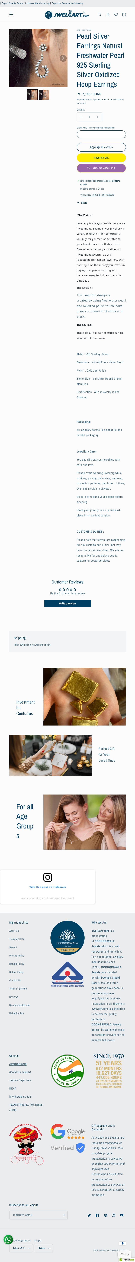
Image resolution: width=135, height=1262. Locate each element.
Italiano (41, 1248)
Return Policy (16, 972)
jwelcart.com (104, 1250)
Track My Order (17, 939)
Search (13, 947)
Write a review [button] (67, 603)
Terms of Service (18, 988)
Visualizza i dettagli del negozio (97, 194)
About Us (14, 931)
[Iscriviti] (63, 1215)
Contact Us (15, 980)
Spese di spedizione (102, 99)
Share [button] (84, 203)
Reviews (13, 997)
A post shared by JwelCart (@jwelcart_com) (47, 898)
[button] (11, 14)
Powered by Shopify (118, 1250)
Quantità (81, 109)
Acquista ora (101, 157)
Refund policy (16, 1013)
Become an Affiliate (19, 1005)
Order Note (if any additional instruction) (96, 127)
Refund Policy (16, 964)
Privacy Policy (16, 955)
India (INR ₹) (19, 1248)
